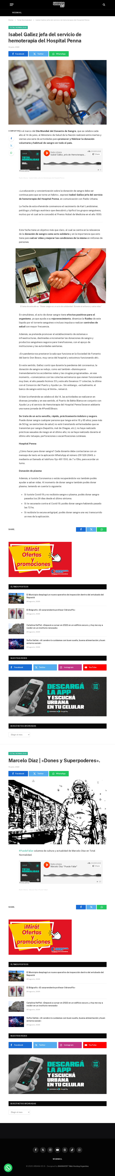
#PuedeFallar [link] (26, 850)
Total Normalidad (18, 27)
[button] (8, 1168)
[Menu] (11, 4)
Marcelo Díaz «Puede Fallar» (38, 889)
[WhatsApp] (11, 153)
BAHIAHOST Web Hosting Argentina (73, 1166)
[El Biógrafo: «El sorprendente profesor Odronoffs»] (16, 613)
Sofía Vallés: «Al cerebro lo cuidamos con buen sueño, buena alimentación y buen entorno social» (66, 641)
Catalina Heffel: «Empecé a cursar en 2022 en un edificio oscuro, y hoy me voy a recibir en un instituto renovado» (65, 626)
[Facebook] (11, 138)
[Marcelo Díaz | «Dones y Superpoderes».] (57, 812)
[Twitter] (11, 145)
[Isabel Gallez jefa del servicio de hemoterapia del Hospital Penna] (57, 92)
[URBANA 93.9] (59, 4)
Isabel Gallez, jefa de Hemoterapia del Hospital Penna (46, 178)
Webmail (17, 13)
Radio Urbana (23, 178)
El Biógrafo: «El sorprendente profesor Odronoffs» (51, 610)
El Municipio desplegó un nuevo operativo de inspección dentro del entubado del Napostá (65, 596)
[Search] (103, 4)
